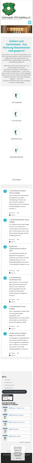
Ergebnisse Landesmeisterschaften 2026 (17, 248)
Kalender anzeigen (24, 442)
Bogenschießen (16, 157)
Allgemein (13, 215)
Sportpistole (16, 139)
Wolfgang (12, 213)
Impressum (10, 451)
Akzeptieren (19, 458)
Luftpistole (16, 121)
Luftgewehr (16, 102)
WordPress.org (9, 388)
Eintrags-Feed (8, 382)
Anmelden (7, 380)
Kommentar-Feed (9, 385)
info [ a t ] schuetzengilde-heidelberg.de (14, 391)
